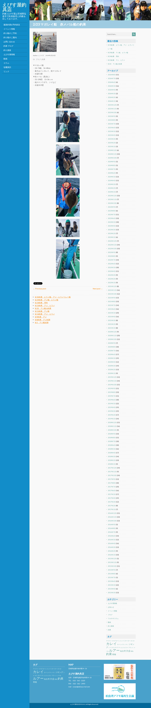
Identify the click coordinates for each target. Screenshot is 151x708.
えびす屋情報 (9, 54)
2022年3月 (112, 275)
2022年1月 (112, 283)
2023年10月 (112, 203)
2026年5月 (112, 86)
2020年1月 (112, 373)
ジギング (59, 672)
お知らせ (111, 607)
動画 (5, 59)
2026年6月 (112, 82)
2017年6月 (112, 490)
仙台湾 (123, 651)
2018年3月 (112, 456)
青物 (114, 654)
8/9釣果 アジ (41, 317)
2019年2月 (112, 415)
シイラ (122, 644)
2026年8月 (112, 75)
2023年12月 (112, 196)
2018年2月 (112, 460)
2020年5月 (112, 358)
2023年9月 (112, 207)
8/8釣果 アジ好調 (42, 320)
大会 (128, 650)
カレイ (111, 643)
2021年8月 (112, 301)
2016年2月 (112, 551)
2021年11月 (112, 290)
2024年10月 (112, 158)
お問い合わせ (9, 42)
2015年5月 (112, 585)
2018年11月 (112, 426)
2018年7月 (112, 441)
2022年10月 (112, 249)
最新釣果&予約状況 (12, 25)
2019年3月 (112, 411)
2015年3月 (112, 593)
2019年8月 (112, 392)
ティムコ (121, 647)
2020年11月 (112, 335)
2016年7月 (112, 532)
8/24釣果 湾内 (41, 303)
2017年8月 (112, 483)
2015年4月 (112, 589)
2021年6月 (112, 309)
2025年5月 (112, 131)
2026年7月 (112, 78)
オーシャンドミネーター (123, 640)
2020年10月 (112, 339)
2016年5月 (112, 540)
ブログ (38, 59)
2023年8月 (112, 211)
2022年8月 (112, 256)
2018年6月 (112, 445)
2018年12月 (112, 422)
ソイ (109, 647)
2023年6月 (112, 218)
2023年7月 (112, 214)
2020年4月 (112, 362)
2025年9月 (112, 116)
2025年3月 (112, 139)
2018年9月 (112, 434)
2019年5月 (112, 404)
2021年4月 (112, 317)
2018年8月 (112, 438)
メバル (59, 675)
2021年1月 (112, 328)
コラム (6, 63)
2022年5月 (112, 267)
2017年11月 (112, 472)
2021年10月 (112, 294)
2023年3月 (112, 230)
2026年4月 (112, 90)
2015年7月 (112, 577)
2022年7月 (112, 260)
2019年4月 (112, 407)
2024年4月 (112, 180)
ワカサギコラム (113, 618)
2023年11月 (112, 199)
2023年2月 (112, 233)
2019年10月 (112, 385)
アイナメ (108, 640)
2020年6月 (112, 354)
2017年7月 (112, 487)
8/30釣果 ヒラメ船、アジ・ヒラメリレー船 (53, 297)
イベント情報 (9, 29)
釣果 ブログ (8, 46)
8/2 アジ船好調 (41, 322)
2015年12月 (112, 559)
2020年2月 (112, 369)
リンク (6, 71)
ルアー (114, 650)
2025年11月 (112, 109)
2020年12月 (112, 332)
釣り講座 (7, 50)
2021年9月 (112, 298)
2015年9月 (112, 570)
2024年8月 (112, 165)
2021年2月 (112, 324)
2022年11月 (112, 245)
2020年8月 (112, 347)
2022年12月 (112, 241)
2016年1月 (112, 555)
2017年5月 (112, 494)
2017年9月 (112, 479)
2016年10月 (112, 521)
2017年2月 (112, 506)
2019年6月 (112, 400)
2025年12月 (112, 105)
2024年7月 (112, 169)
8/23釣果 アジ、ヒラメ (45, 305)
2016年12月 (112, 513)
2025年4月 (112, 135)
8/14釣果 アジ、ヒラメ (45, 314)
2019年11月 (112, 381)
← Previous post (39, 289)
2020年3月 (112, 366)
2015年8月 (112, 574)
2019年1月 (112, 419)
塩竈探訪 (7, 67)
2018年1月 (112, 464)
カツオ (132, 640)
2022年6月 (112, 264)
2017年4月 (112, 498)
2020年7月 (112, 351)
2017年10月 (112, 475)
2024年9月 (112, 162)
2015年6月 (112, 581)
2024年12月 (112, 150)
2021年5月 (112, 313)
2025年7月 (112, 124)
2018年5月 (112, 449)
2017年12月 (112, 468)
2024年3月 (112, 184)
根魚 (132, 651)
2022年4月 (112, 271)
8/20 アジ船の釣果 (43, 308)
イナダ (114, 640)
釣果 (43, 59)
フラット (131, 647)
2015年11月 (112, 562)
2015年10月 (112, 566)
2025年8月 (112, 120)
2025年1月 (112, 146)
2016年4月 (112, 543)
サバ (118, 644)
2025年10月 (112, 112)
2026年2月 (112, 97)
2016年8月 (112, 528)
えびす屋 (41, 55)
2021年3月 (112, 320)
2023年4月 (112, 226)
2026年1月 (112, 101)
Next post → (98, 289)
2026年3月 (112, 94)
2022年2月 (112, 279)
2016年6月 (112, 536)
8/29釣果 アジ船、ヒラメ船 (46, 300)
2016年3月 (112, 547)
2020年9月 (112, 343)
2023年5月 (112, 222)
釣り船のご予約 (10, 33)
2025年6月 (112, 128)
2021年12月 (112, 286)
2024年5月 (112, 177)
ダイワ (116, 647)
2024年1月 (112, 192)
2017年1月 (112, 509)
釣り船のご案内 (10, 37)
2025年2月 (112, 143)
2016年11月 (112, 517)
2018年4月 (112, 453)
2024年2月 (112, 188)
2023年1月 (112, 237)
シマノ (126, 644)
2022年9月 (112, 252)
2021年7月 (112, 305)
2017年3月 (112, 502)
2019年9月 (112, 388)
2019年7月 (112, 396)
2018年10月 (112, 430)
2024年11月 (112, 154)
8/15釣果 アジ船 (42, 311)
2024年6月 (112, 173)
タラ (112, 647)
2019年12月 (112, 377)
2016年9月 (112, 524)
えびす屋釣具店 (14, 7)
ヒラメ (126, 647)
